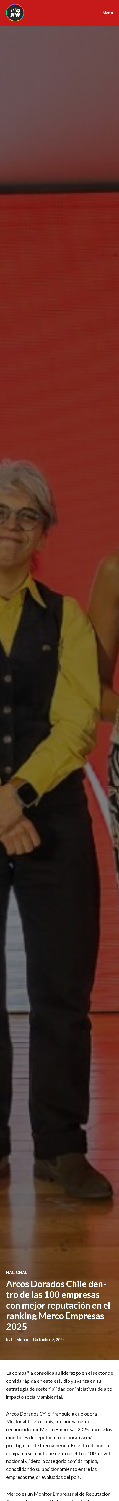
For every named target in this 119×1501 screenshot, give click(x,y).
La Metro (19, 1339)
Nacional (16, 1272)
